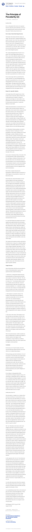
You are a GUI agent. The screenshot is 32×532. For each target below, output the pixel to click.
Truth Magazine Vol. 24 (16, 510)
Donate (20, 6)
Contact (16, 6)
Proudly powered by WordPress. (16, 528)
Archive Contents (9, 510)
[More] (23, 6)
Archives (11, 6)
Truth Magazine (9, 3)
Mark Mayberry (9, 19)
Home (7, 6)
